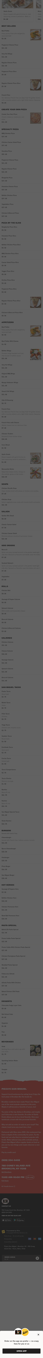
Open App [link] (22, 1351)
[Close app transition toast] (38, 1335)
